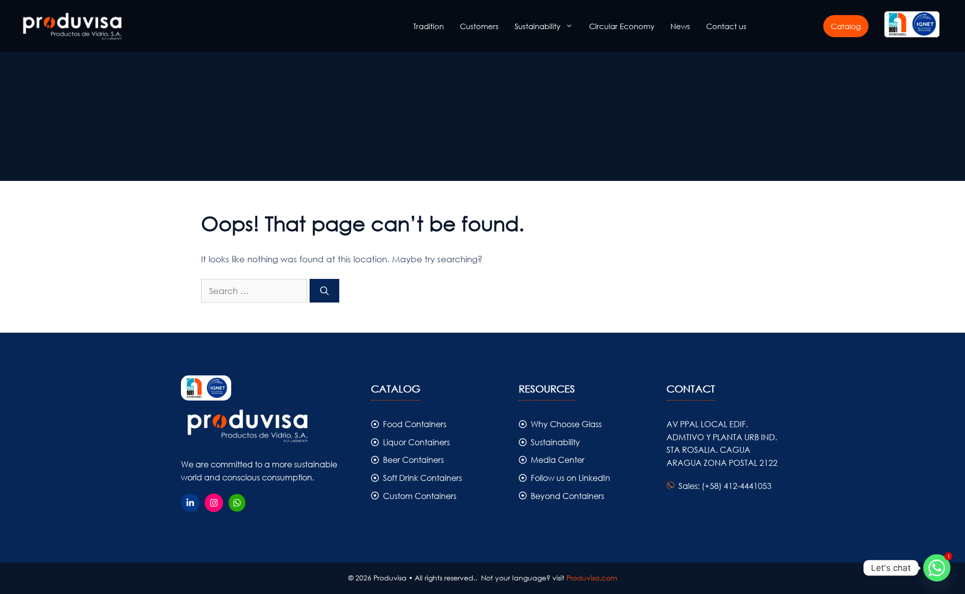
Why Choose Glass (566, 424)
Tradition (428, 26)
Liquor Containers (416, 442)
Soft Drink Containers (422, 477)
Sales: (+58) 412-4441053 (725, 485)
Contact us (726, 26)
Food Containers (414, 424)
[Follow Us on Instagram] (214, 502)
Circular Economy (621, 26)
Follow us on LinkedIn (570, 477)
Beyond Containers (567, 495)
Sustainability (537, 26)
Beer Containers (413, 459)
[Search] (324, 291)
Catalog (846, 26)
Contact (690, 388)
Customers (479, 26)
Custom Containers (419, 495)
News (680, 26)
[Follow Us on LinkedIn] (190, 502)
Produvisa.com (591, 577)
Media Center (558, 459)
